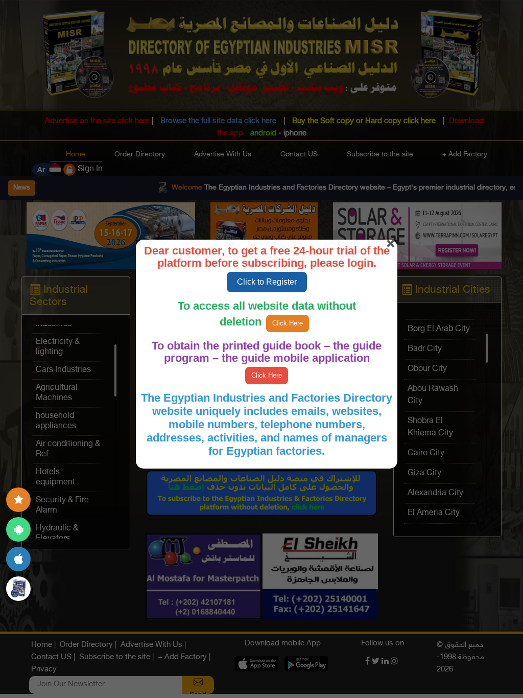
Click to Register (267, 281)
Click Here (287, 323)
